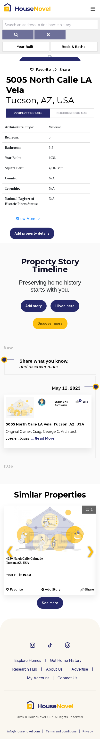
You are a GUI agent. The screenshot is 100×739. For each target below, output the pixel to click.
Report (84, 443)
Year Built (25, 47)
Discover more (50, 323)
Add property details (32, 233)
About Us (54, 669)
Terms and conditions (61, 731)
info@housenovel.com (23, 731)
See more (50, 603)
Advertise (79, 669)
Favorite (43, 69)
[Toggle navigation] (93, 9)
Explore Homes (27, 660)
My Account (38, 677)
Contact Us (67, 677)
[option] (50, 550)
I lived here (65, 306)
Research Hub (24, 669)
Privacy (88, 731)
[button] (61, 69)
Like (84, 401)
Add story (33, 306)
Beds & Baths (73, 47)
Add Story (52, 589)
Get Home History (66, 660)
